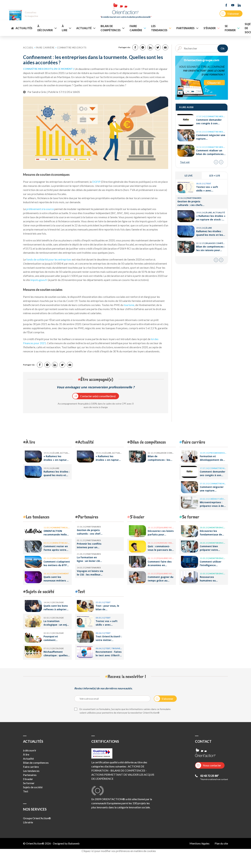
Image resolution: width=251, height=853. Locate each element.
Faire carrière (136, 28)
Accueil (28, 47)
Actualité (84, 28)
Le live (189, 175)
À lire (64, 28)
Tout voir (185, 162)
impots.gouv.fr (38, 279)
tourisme (129, 304)
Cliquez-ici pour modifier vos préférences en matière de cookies (119, 850)
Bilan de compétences (111, 28)
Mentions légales (200, 843)
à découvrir (45, 28)
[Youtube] (232, 5)
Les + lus (214, 175)
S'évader (210, 28)
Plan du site (221, 843)
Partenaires (185, 28)
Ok (223, 48)
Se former (230, 28)
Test (81, 591)
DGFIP (96, 181)
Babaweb (74, 843)
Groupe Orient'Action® (37, 818)
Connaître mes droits (71, 47)
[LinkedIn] (239, 5)
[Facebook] (226, 5)
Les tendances (159, 28)
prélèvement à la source (40, 209)
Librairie (28, 822)
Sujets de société (40, 591)
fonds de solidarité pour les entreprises (48, 259)
